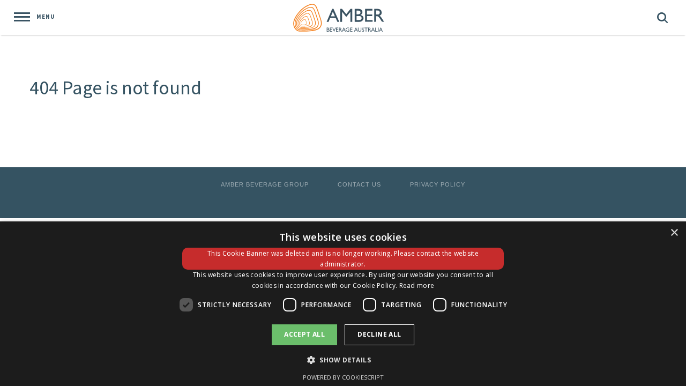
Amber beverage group (265, 184)
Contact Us (359, 184)
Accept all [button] (304, 334)
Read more (417, 285)
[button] (343, 359)
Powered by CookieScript (343, 377)
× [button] (674, 233)
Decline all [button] (379, 334)
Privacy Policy (437, 184)
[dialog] (343, 303)
